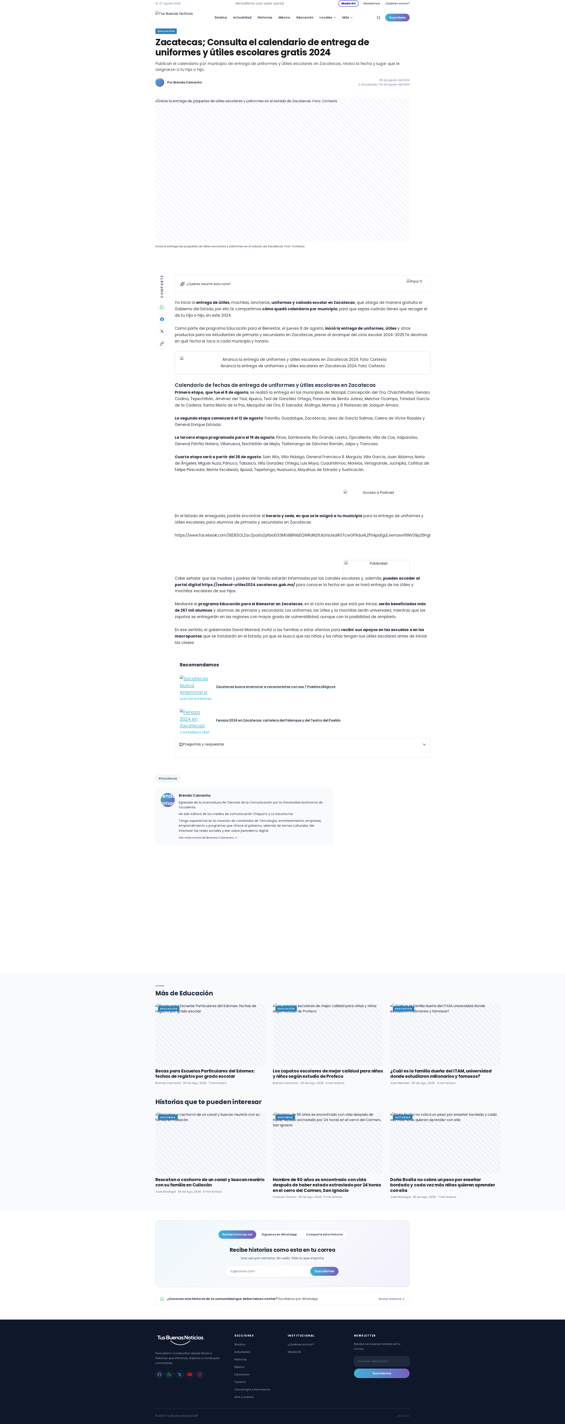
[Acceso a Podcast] (377, 523)
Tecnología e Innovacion (252, 1389)
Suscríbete (397, 17)
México (284, 17)
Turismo (240, 1382)
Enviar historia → (392, 1299)
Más (345, 17)
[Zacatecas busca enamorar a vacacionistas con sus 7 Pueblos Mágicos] (196, 687)
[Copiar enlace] (162, 343)
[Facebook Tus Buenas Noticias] (159, 1375)
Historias (265, 17)
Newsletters (371, 3)
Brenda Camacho (187, 82)
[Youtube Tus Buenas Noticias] (190, 1375)
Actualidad (242, 17)
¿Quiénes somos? (397, 3)
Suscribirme (324, 1271)
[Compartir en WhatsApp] (162, 307)
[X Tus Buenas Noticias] (179, 1375)
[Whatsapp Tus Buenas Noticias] (169, 1375)
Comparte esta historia (324, 1234)
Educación (304, 17)
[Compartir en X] (162, 331)
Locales (326, 17)
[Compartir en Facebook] (162, 319)
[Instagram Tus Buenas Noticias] (200, 1375)
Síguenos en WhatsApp (279, 1234)
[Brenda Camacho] (160, 82)
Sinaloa (221, 17)
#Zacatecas (167, 778)
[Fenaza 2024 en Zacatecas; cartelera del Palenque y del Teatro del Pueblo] (196, 721)
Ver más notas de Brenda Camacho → (208, 838)
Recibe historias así (237, 1234)
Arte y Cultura (244, 1397)
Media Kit (348, 3)
